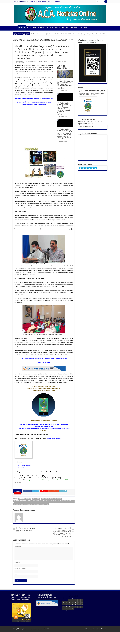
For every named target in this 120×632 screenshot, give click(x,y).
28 (66, 609)
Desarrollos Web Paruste (99, 629)
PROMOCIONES (75, 28)
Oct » (67, 610)
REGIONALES (21, 28)
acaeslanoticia (19, 61)
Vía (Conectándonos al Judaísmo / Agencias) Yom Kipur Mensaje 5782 (26, 529)
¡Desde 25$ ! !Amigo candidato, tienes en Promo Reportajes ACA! (34, 98)
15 (69, 604)
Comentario (18, 546)
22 (69, 606)
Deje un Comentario (61, 61)
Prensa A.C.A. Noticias (25, 498)
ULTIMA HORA (49, 61)
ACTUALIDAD (49, 28)
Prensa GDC (36, 498)
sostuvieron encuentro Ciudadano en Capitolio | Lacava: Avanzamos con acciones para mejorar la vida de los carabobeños (43, 501)
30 (72, 609)
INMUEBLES (84, 28)
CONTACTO (57, 1)
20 (63, 606)
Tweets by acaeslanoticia (86, 126)
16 (72, 604)
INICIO (15, 28)
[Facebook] (94, 2)
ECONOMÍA (65, 28)
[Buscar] (106, 1)
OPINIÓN (57, 28)
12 (81, 602)
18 (79, 604)
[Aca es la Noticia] (60, 14)
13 (63, 604)
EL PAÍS (29, 28)
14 (66, 604)
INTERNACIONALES (38, 28)
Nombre (17, 562)
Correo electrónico (20, 568)
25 (79, 606)
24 (75, 606)
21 (66, 606)
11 (79, 602)
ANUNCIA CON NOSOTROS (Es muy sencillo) (40, 1)
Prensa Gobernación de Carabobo (51, 498)
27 (63, 609)
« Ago (63, 610)
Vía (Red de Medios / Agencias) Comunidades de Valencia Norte (31, 504)
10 (75, 602)
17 (75, 604)
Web (16, 574)
